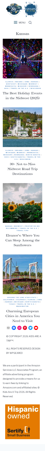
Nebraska (34, 86)
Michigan (22, 84)
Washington (22, 306)
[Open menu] (15, 23)
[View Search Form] (29, 22)
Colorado (21, 299)
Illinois (9, 81)
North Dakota (33, 155)
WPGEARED (16, 353)
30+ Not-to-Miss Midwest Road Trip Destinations (22, 169)
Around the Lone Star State (21, 297)
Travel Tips (22, 230)
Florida (31, 299)
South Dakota (18, 157)
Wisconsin (36, 88)
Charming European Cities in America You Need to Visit (22, 316)
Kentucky (11, 84)
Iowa (27, 81)
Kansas (34, 81)
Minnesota (10, 86)
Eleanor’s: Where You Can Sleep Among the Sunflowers (22, 240)
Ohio (6, 88)
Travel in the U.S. (19, 88)
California (8, 299)
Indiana (19, 81)
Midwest (33, 84)
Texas (12, 304)
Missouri (22, 86)
